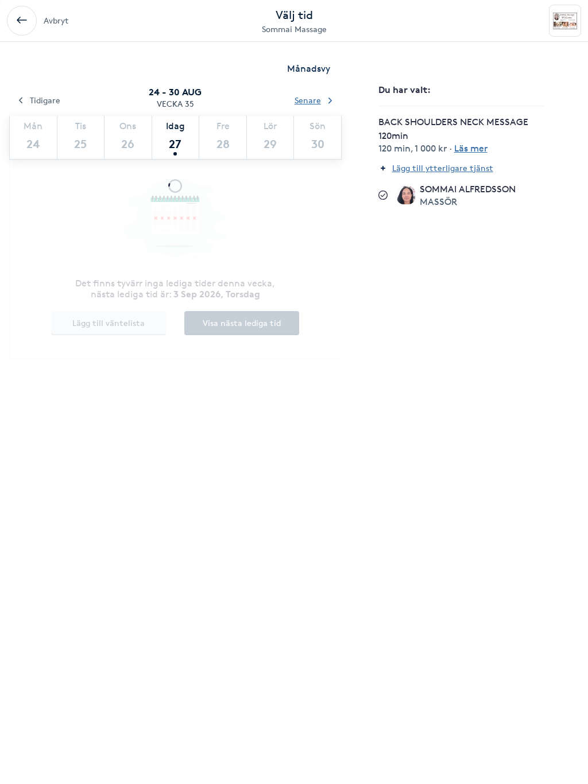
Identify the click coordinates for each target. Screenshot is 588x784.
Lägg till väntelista (108, 323)
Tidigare (45, 100)
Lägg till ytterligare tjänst (442, 168)
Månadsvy (308, 68)
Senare (308, 100)
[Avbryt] (22, 21)
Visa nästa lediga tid (242, 323)
